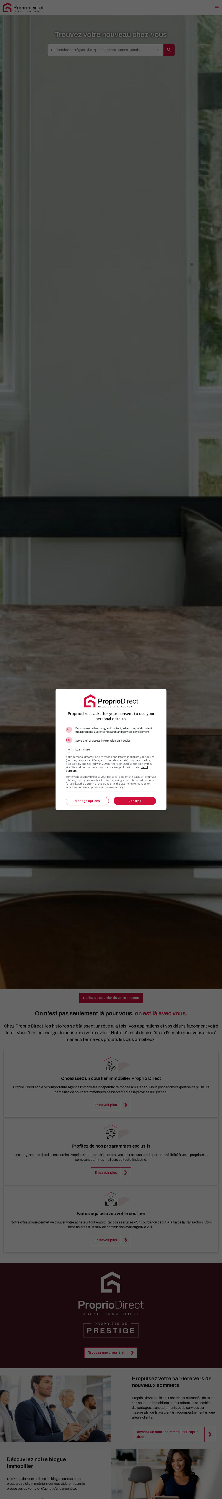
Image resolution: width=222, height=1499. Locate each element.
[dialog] (111, 749)
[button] (111, 750)
